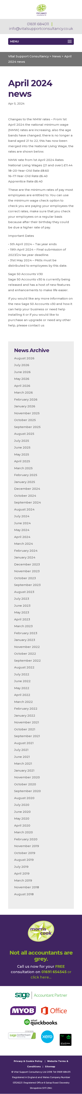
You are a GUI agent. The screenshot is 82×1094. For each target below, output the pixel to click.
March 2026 (23, 392)
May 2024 (21, 530)
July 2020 (21, 805)
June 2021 (22, 757)
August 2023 (24, 592)
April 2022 (22, 695)
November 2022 (27, 647)
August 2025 (24, 434)
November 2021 (26, 722)
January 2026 (24, 406)
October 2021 (24, 729)
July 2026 (21, 365)
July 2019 (21, 867)
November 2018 (26, 887)
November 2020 (27, 777)
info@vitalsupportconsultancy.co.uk (41, 28)
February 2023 (25, 633)
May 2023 (21, 612)
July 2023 (21, 598)
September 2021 (27, 736)
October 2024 (25, 496)
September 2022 (27, 660)
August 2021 (24, 743)
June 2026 (22, 372)
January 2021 (24, 770)
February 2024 (25, 550)
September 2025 (27, 427)
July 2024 (21, 516)
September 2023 (27, 585)
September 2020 (27, 791)
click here (40, 977)
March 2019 (23, 880)
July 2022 (21, 674)
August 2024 (24, 509)
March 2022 (23, 702)
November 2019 (26, 846)
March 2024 (23, 544)
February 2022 (25, 708)
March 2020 (23, 832)
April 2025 (22, 461)
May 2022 (21, 688)
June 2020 (22, 812)
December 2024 (27, 489)
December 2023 (27, 564)
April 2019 (21, 873)
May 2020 (21, 818)
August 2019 (24, 860)
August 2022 (24, 667)
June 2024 (22, 523)
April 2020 (22, 825)
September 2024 (27, 502)
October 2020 (25, 784)
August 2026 (24, 358)
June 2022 (22, 681)
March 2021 (23, 763)
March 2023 (23, 626)
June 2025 (22, 447)
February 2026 (25, 399)
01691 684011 (38, 24)
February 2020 (25, 839)
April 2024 (22, 537)
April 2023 (22, 619)
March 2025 (23, 468)
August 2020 (24, 798)
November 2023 (27, 571)
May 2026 (21, 379)
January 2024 (24, 557)
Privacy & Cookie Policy (28, 1061)
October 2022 (25, 653)
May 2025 (21, 454)
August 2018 (24, 894)
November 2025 (27, 413)
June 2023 (22, 605)
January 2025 (24, 482)
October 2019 (24, 853)
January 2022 (24, 715)
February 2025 (25, 475)
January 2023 (24, 640)
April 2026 (22, 386)
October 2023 (25, 578)
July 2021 (21, 750)
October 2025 (25, 420)
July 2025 (21, 441)
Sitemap (50, 1066)
